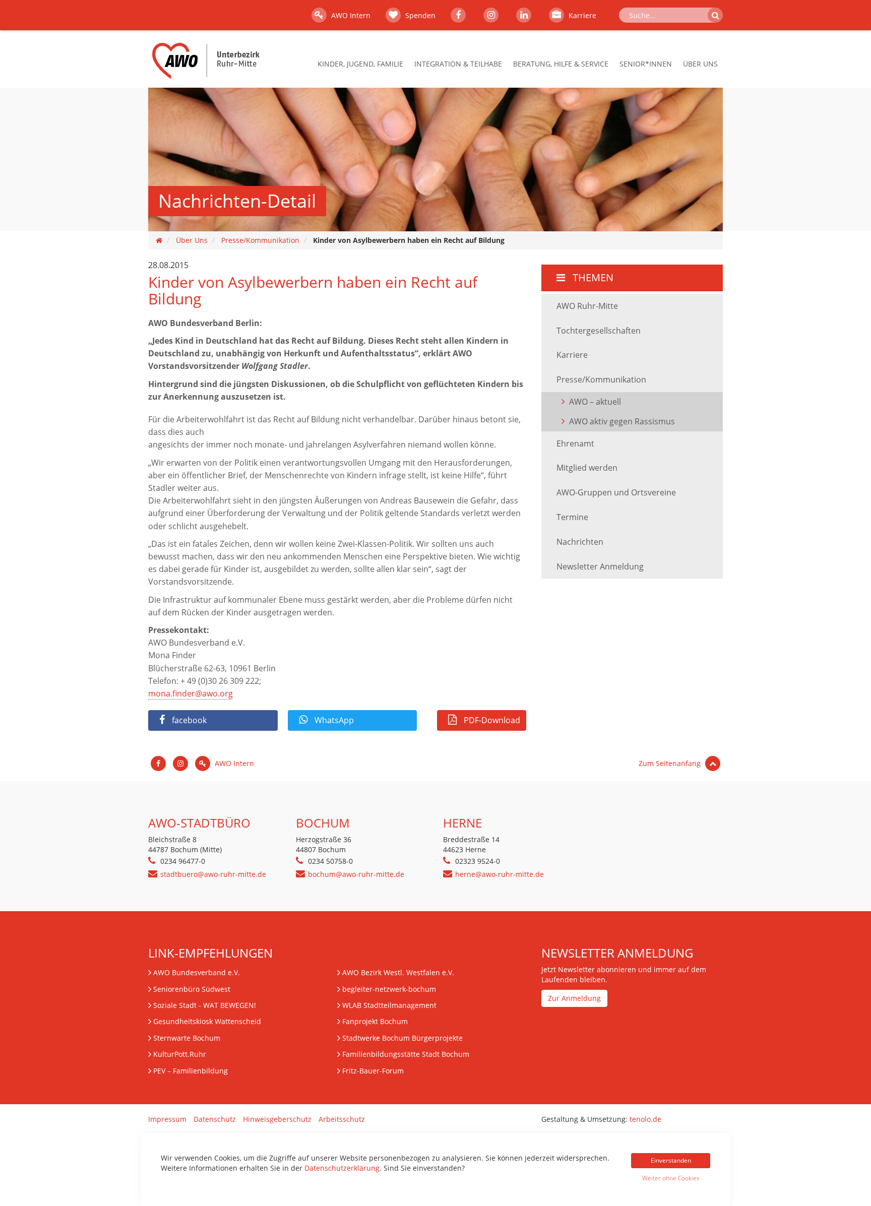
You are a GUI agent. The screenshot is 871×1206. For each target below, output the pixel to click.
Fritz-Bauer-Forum (373, 1070)
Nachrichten (579, 541)
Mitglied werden (586, 467)
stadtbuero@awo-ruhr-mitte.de (213, 874)
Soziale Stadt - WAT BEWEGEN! (204, 1005)
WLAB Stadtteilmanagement (389, 1005)
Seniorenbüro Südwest (191, 989)
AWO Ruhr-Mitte (587, 305)
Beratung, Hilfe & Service (560, 64)
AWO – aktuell (595, 401)
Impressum (167, 1119)
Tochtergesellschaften (598, 330)
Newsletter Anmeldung (600, 566)
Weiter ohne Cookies (671, 1178)
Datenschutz (215, 1119)
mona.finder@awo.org (190, 693)
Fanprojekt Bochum (375, 1021)
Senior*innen (645, 64)
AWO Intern (349, 15)
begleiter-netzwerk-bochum (389, 989)
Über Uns (700, 64)
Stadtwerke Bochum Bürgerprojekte (402, 1038)
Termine (572, 517)
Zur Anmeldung (574, 998)
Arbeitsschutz (342, 1119)
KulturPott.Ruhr (179, 1054)
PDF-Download (491, 720)
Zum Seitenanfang (671, 763)
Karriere (581, 15)
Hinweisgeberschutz (277, 1119)
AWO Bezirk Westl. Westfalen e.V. (398, 972)
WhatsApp (333, 720)
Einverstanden (671, 1160)
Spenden (419, 15)
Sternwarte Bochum (186, 1038)
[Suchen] (715, 15)
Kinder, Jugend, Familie (360, 64)
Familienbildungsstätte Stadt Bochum (405, 1054)
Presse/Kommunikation (260, 240)
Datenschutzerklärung (342, 1168)
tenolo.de (645, 1119)
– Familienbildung (190, 1070)
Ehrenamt (575, 443)
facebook (188, 720)
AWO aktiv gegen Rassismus (622, 421)
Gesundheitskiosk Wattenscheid (207, 1021)
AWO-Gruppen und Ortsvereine (616, 492)
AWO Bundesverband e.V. (196, 972)
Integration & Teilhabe (458, 64)
